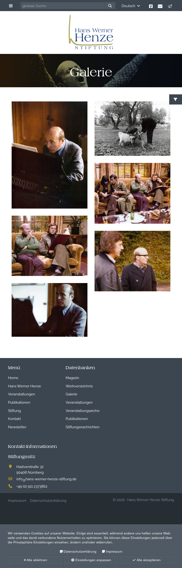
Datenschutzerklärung (80, 551)
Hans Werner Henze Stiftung (150, 499)
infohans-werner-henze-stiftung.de (46, 478)
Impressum (114, 551)
